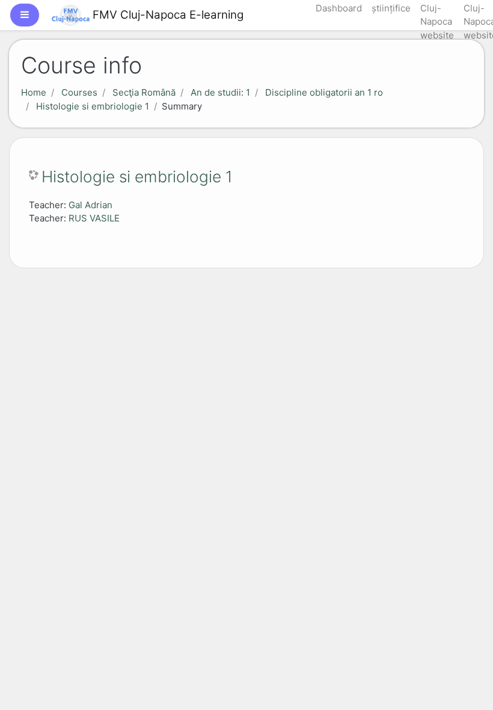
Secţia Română (144, 92)
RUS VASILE (94, 218)
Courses (79, 92)
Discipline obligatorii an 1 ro (324, 92)
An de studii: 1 (220, 92)
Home (33, 92)
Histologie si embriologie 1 (92, 106)
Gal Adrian (90, 205)
